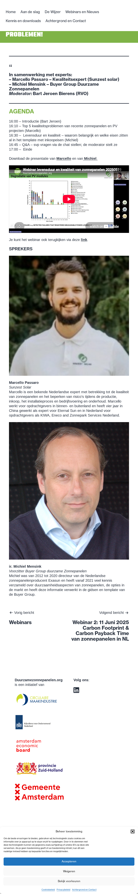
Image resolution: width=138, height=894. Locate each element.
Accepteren (69, 861)
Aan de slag (30, 12)
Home (11, 12)
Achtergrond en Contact (84, 889)
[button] (132, 831)
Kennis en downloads (23, 21)
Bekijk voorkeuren (69, 881)
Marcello (63, 158)
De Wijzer (53, 12)
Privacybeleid (63, 889)
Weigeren (69, 871)
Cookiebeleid (48, 889)
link (84, 240)
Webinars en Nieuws (82, 12)
